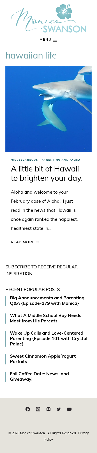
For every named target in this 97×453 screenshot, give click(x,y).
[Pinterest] (48, 409)
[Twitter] (58, 409)
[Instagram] (38, 409)
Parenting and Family (61, 160)
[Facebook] (27, 409)
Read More (25, 242)
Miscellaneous (24, 160)
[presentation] (48, 109)
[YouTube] (69, 409)
